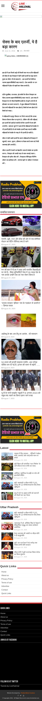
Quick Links (6, 593)
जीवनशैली (26, 51)
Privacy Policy (7, 579)
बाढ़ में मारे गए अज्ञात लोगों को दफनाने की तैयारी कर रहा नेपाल (26, 494)
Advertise (5, 586)
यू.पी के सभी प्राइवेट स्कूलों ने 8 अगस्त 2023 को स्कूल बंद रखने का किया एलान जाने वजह (20, 394)
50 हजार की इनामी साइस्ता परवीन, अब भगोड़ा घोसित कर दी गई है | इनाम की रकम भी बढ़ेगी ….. (20, 363)
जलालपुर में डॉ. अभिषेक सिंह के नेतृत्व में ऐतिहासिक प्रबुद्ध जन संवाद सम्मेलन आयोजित (27, 525)
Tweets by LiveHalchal (9, 686)
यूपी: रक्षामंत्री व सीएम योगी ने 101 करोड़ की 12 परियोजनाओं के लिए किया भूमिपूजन (27, 485)
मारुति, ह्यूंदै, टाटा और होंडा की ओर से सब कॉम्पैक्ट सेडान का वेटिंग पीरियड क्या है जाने (20, 240)
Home (3, 572)
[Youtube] (23, 695)
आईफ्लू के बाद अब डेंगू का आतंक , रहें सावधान (19, 334)
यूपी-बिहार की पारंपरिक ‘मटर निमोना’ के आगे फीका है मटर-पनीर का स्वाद (27, 465)
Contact (4, 590)
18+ (21, 51)
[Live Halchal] (21, 6)
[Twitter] (20, 695)
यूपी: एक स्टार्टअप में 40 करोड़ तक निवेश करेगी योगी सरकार (25, 544)
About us (5, 575)
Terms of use (6, 583)
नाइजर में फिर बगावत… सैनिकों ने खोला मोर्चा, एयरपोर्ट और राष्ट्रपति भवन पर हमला (27, 455)
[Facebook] (18, 695)
